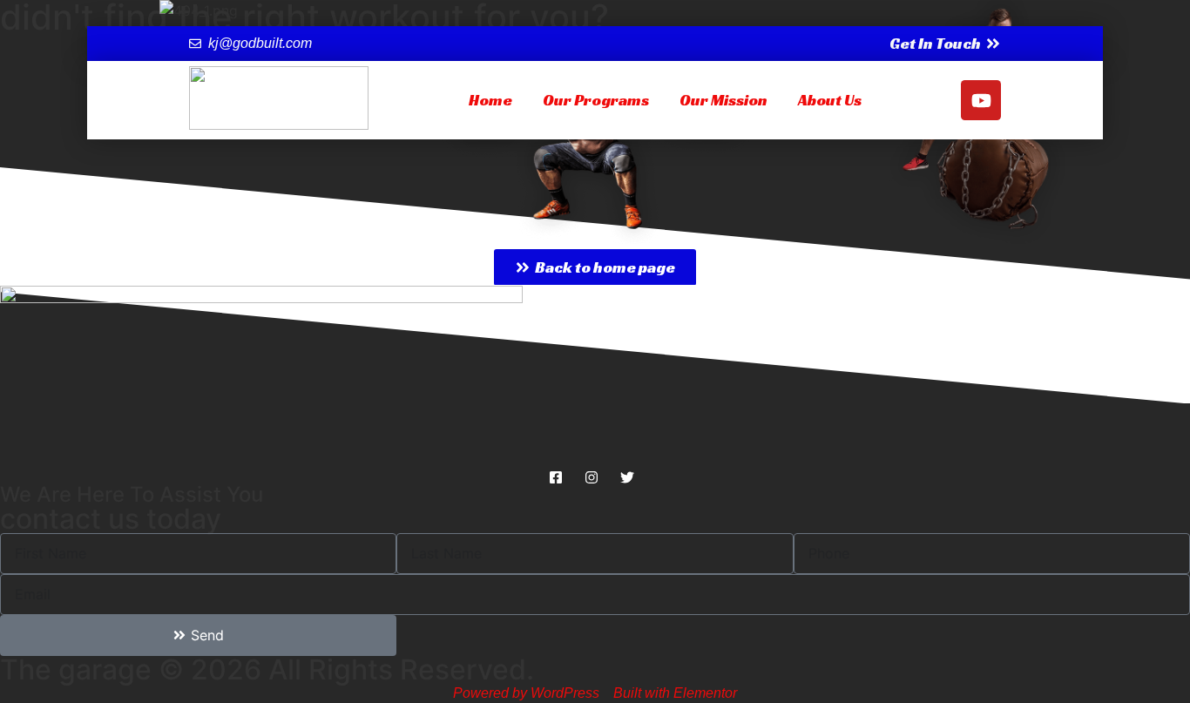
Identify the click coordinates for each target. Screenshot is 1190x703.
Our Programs (596, 100)
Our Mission (723, 100)
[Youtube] (981, 100)
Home (490, 100)
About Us (830, 100)
